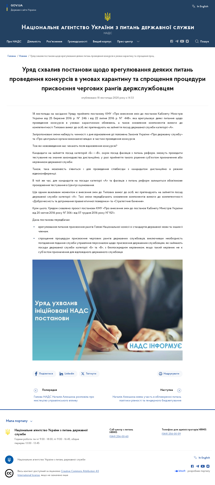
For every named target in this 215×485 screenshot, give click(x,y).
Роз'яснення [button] (54, 41)
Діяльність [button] (34, 41)
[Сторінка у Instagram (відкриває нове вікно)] (187, 41)
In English (202, 6)
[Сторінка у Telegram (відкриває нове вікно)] (177, 41)
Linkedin (69, 373)
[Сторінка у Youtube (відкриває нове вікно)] (182, 41)
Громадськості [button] (77, 41)
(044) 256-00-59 (171, 434)
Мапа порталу (17, 421)
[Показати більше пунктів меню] (138, 41)
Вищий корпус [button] (102, 41)
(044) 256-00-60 (119, 436)
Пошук (204, 41)
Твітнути (91, 373)
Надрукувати (171, 373)
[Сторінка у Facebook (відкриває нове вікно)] (172, 41)
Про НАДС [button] (14, 41)
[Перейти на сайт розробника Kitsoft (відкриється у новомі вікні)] (180, 471)
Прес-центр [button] (125, 41)
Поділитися (46, 373)
